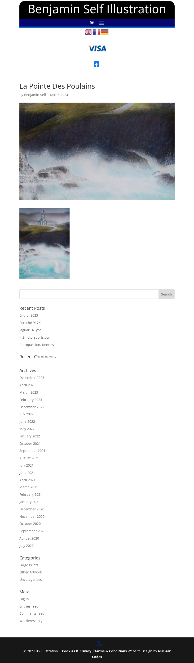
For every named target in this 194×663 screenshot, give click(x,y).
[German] (105, 31)
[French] (97, 31)
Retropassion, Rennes (36, 344)
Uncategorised (30, 579)
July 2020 (26, 545)
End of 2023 (28, 315)
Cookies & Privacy (76, 651)
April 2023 (27, 385)
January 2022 (29, 436)
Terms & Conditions (110, 651)
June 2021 (27, 472)
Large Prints (28, 565)
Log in (24, 599)
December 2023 (31, 377)
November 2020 (31, 516)
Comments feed (31, 613)
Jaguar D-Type (30, 330)
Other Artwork (30, 572)
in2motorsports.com (35, 337)
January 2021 (29, 502)
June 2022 (27, 421)
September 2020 (32, 531)
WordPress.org (31, 620)
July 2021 (26, 465)
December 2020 (31, 509)
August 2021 (29, 458)
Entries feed (29, 606)
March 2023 (28, 392)
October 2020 (30, 523)
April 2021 (27, 480)
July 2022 (26, 414)
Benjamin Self (35, 94)
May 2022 (27, 429)
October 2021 (30, 443)
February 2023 (30, 399)
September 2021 (32, 450)
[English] (89, 31)
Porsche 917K (30, 322)
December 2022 (31, 407)
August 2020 (29, 538)
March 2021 (28, 487)
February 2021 (30, 494)
